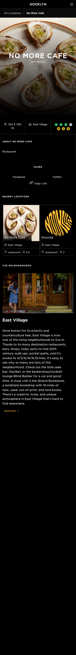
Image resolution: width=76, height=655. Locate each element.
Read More (10, 411)
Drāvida (47, 237)
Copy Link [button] (40, 183)
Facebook (19, 176)
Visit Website (38, 61)
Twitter (57, 176)
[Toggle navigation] (71, 4)
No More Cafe (14, 237)
